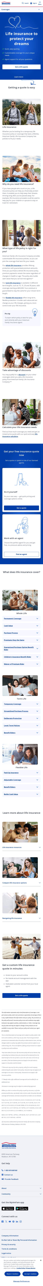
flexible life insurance (14, 298)
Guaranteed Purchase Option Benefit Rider (19, 648)
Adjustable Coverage (12, 780)
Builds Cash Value (11, 794)
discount (22, 375)
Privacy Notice (30, 1268)
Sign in (35, 3)
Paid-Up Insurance (11, 773)
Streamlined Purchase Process (16, 711)
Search (26, 3)
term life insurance (13, 283)
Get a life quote (21, 67)
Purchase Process (11, 633)
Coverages (5, 9)
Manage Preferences (21, 1281)
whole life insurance (13, 265)
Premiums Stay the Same (14, 640)
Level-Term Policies (12, 725)
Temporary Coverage (12, 704)
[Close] (41, 1260)
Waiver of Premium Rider (14, 664)
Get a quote (21, 508)
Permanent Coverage (12, 618)
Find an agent (21, 554)
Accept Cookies (30, 1274)
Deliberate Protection (13, 718)
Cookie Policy (20, 1268)
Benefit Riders (9, 733)
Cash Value (8, 626)
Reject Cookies (12, 1274)
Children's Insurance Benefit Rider (17, 657)
